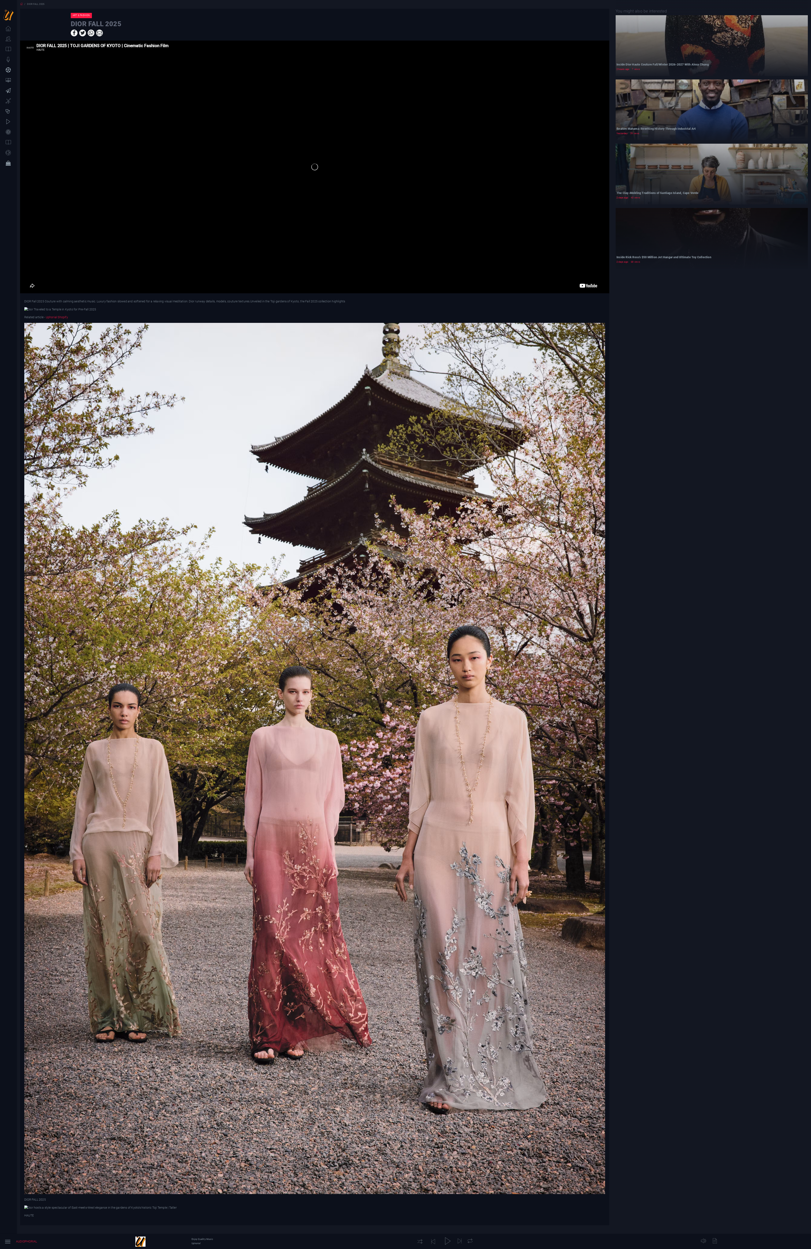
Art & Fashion (81, 15)
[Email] (99, 33)
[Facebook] (74, 33)
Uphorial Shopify (57, 317)
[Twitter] (82, 33)
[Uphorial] (140, 1242)
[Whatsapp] (91, 33)
